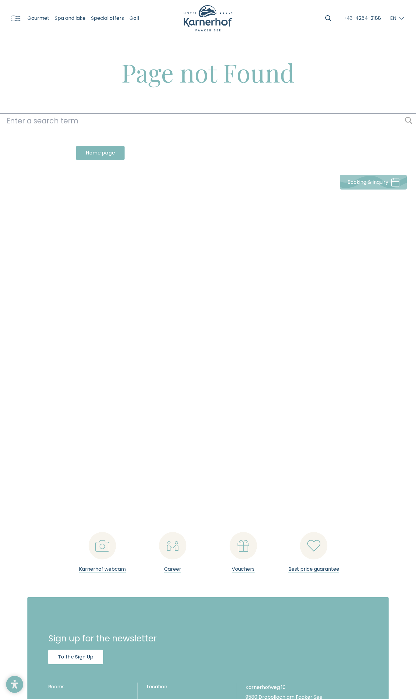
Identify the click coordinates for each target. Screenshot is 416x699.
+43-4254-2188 (362, 18)
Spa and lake (70, 18)
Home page (100, 152)
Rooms (56, 686)
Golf (134, 18)
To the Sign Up (75, 656)
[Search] (328, 18)
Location (157, 686)
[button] (14, 684)
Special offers (107, 18)
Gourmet (38, 18)
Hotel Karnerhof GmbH (208, 18)
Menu (13, 18)
